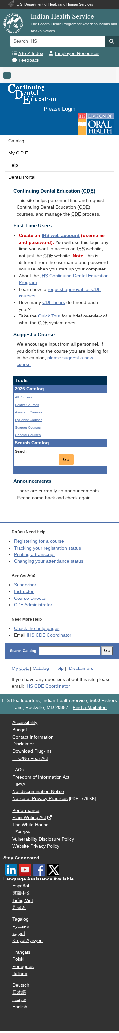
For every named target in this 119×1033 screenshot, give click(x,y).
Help (13, 165)
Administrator (33, 604)
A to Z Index (30, 53)
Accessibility (24, 722)
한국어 (19, 907)
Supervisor (25, 584)
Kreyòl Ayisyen (27, 940)
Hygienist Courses (28, 420)
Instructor (24, 591)
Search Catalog (23, 651)
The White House (30, 824)
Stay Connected (21, 858)
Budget (19, 729)
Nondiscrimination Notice (38, 791)
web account (61, 235)
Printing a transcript (34, 554)
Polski (18, 959)
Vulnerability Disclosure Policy (43, 839)
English (19, 1006)
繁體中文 (21, 893)
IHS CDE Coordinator (49, 635)
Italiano (19, 973)
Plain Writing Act (29, 817)
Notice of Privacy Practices (40, 798)
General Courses (28, 435)
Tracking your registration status (47, 548)
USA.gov (21, 832)
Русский (20, 926)
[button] (112, 41)
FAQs (18, 769)
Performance (25, 810)
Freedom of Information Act (40, 777)
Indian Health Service (62, 16)
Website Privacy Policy (35, 846)
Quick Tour (49, 316)
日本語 (19, 992)
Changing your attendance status (48, 561)
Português (23, 966)
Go (66, 459)
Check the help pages (37, 628)
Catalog (16, 140)
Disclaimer (23, 743)
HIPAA (18, 784)
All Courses (23, 397)
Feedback (29, 60)
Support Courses (28, 427)
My (20, 668)
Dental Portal (21, 177)
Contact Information (33, 737)
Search (21, 451)
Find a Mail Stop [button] (90, 707)
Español (20, 885)
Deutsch (20, 985)
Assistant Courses (28, 412)
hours (53, 302)
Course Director (30, 598)
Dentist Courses (27, 405)
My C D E (18, 153)
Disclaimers (81, 668)
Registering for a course (39, 541)
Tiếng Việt (22, 900)
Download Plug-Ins (32, 751)
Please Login (59, 109)
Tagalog (20, 919)
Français (21, 952)
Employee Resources (77, 53)
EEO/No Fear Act (30, 758)
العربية (18, 933)
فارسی (19, 999)
